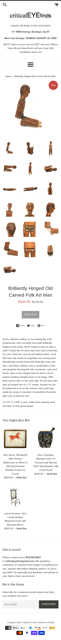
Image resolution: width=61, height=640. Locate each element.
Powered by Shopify (46, 622)
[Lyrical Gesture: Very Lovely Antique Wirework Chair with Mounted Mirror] (15, 497)
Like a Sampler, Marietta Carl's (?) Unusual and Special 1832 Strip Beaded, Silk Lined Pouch (45, 462)
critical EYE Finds (29, 622)
